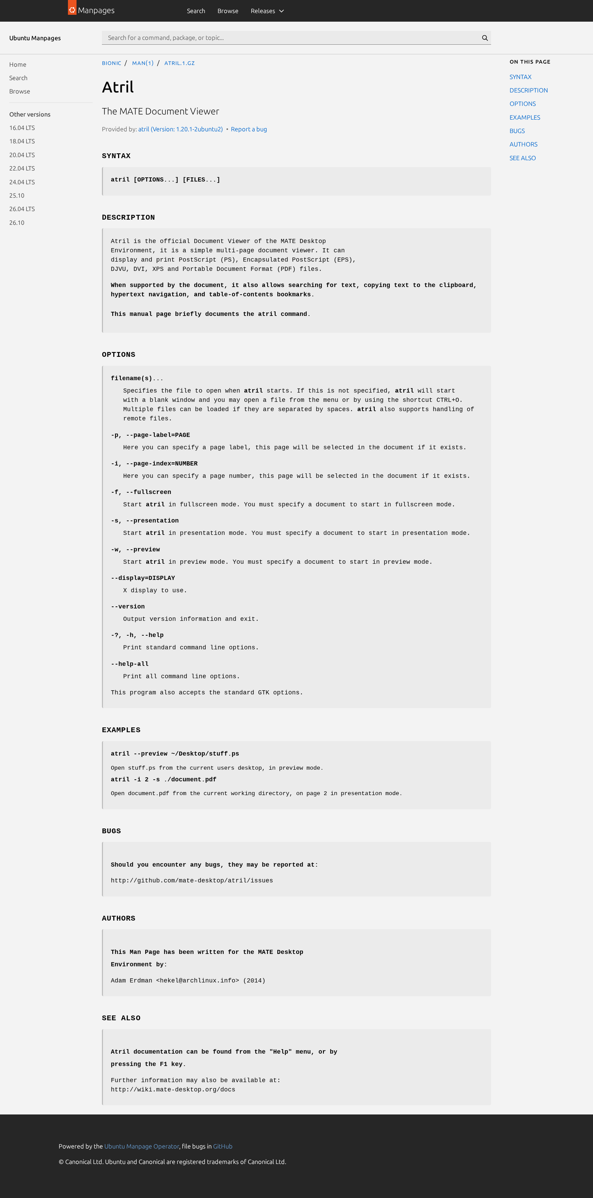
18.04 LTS (22, 141)
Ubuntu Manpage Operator (141, 1146)
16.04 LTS (22, 127)
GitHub (223, 1146)
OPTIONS (523, 103)
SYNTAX (521, 76)
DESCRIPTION (529, 89)
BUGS (517, 130)
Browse (228, 10)
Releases (263, 10)
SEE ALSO (523, 157)
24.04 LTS (22, 181)
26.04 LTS (22, 208)
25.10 (16, 194)
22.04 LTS (22, 168)
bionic (111, 62)
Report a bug (249, 128)
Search (196, 10)
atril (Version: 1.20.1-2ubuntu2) (180, 128)
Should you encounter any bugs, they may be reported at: (214, 864)
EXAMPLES (525, 116)
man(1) (143, 62)
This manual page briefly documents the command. (211, 314)
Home (17, 64)
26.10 (16, 222)
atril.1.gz (179, 62)
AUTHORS (523, 144)
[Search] (485, 38)
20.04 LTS (22, 154)
